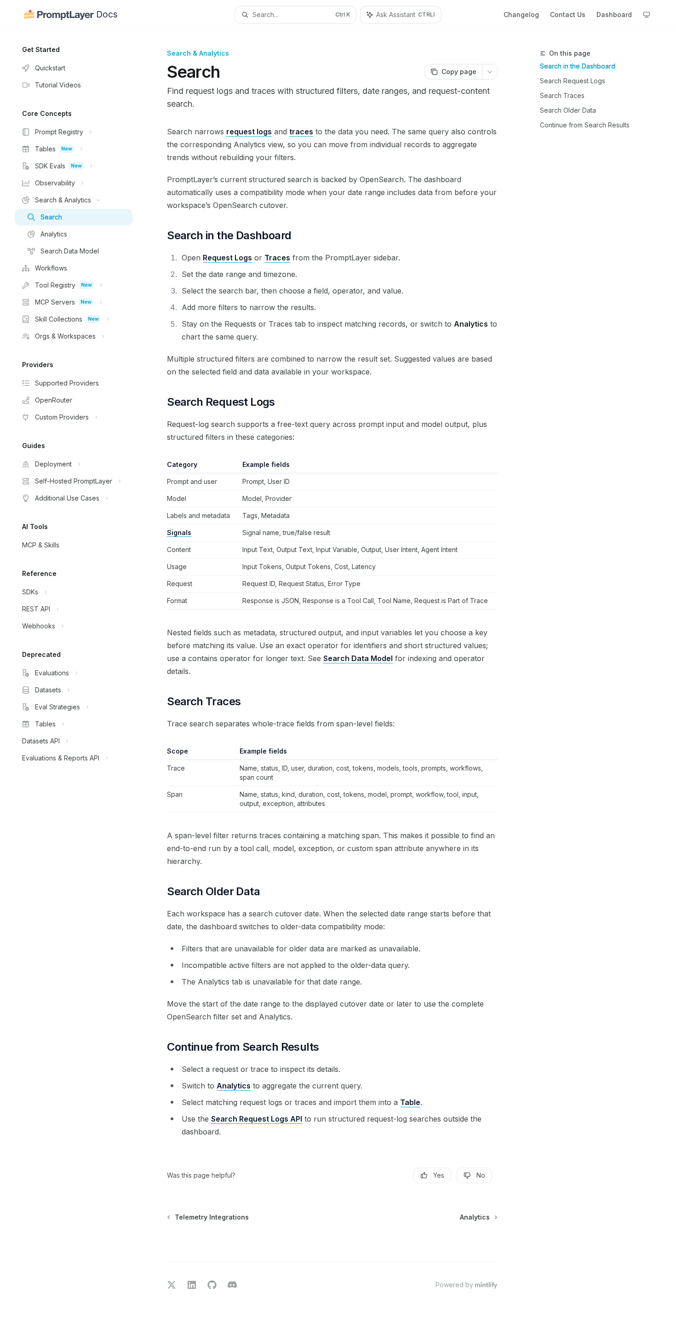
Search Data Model (358, 658)
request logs (249, 131)
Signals (179, 532)
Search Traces (562, 95)
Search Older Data (568, 110)
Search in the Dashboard (577, 66)
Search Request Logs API (256, 1118)
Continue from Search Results (585, 125)
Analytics (234, 1085)
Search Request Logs (572, 81)
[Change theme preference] (646, 14)
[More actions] (490, 72)
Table (410, 1102)
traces (301, 131)
